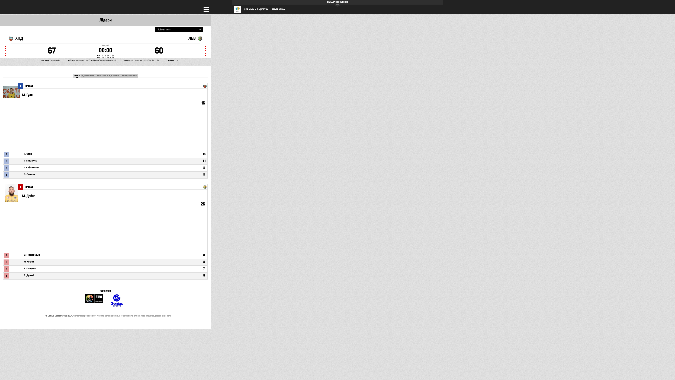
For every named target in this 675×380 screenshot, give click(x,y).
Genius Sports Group (117, 300)
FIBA (94, 300)
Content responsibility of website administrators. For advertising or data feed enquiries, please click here (122, 316)
